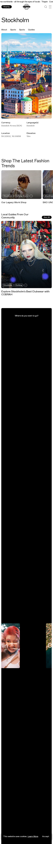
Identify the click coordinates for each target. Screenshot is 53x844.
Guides (31, 29)
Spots (13, 29)
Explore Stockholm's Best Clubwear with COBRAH (25, 293)
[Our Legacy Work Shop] (21, 184)
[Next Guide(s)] (50, 254)
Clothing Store (21, 196)
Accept (45, 836)
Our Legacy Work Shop (13, 202)
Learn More (33, 836)
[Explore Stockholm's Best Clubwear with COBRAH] (26, 254)
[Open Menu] (50, 6)
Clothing (18, 285)
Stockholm (7, 196)
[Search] (45, 6)
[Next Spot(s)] (50, 184)
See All (47, 217)
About (4, 29)
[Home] (26, 7)
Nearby (6, 7)
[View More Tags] (31, 196)
